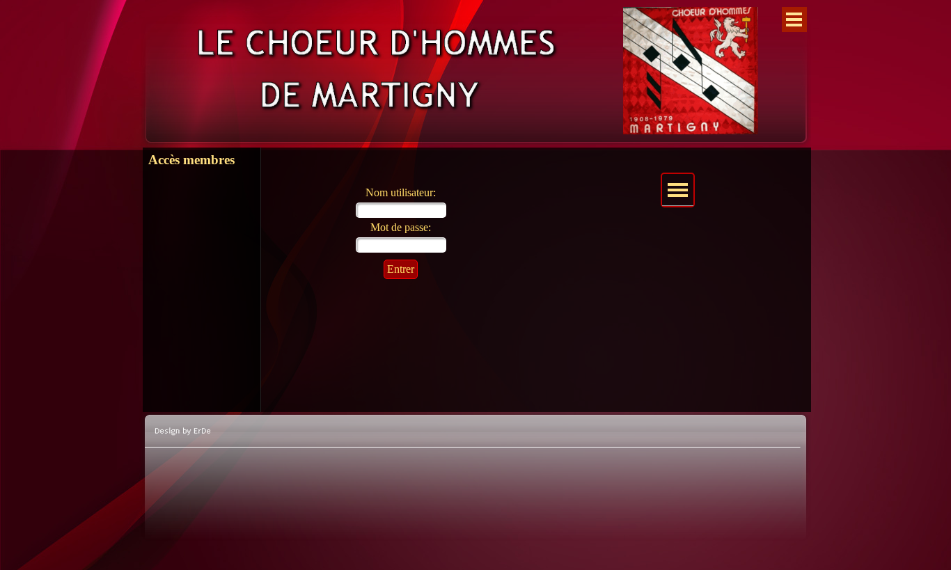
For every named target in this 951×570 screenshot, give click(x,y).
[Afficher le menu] (794, 19)
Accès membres (191, 159)
